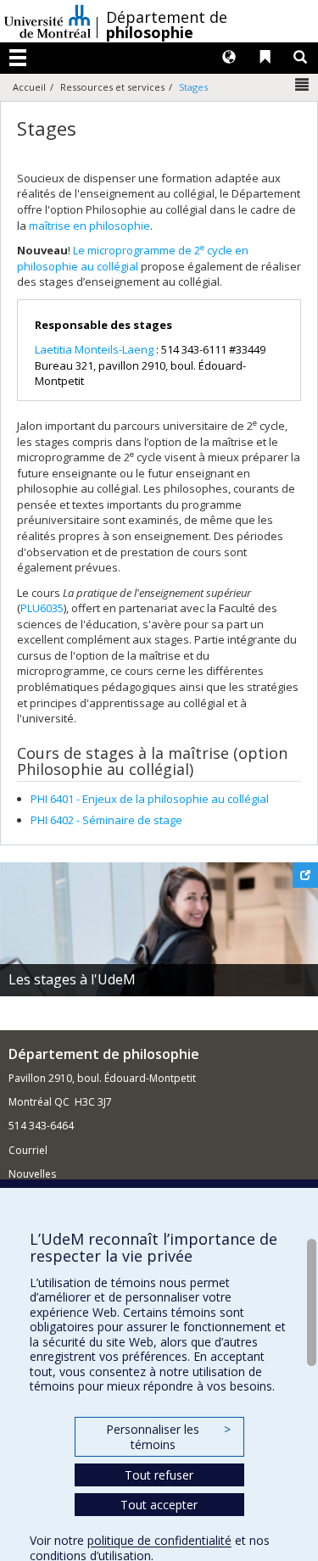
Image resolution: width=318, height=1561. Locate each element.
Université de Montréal (47, 21)
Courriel (27, 1150)
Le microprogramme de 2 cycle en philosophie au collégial (132, 258)
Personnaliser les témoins (168, 1436)
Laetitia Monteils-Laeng (94, 349)
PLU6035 (42, 608)
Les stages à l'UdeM (72, 979)
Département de (166, 24)
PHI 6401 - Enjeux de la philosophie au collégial (150, 798)
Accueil (29, 87)
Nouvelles (32, 1174)
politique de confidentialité (159, 1540)
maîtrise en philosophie (89, 225)
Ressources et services (112, 87)
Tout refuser (159, 1475)
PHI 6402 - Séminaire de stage (106, 820)
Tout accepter (159, 1505)
